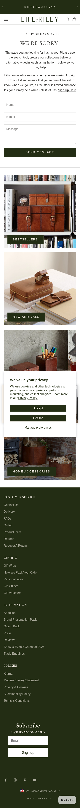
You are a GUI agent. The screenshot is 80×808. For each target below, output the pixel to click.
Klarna (8, 673)
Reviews (9, 640)
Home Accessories (31, 471)
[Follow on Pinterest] (25, 780)
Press (7, 633)
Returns (9, 538)
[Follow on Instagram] (15, 780)
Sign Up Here (67, 90)
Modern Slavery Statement (21, 680)
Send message (40, 152)
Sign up (28, 752)
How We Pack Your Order (21, 572)
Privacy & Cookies (16, 687)
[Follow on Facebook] (5, 780)
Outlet (8, 525)
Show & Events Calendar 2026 (24, 646)
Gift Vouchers (12, 592)
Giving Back (12, 626)
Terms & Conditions (17, 700)
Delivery (9, 511)
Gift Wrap (10, 565)
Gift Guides (11, 586)
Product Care (12, 532)
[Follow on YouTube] (34, 780)
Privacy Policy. (28, 398)
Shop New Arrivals (40, 7)
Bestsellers (25, 239)
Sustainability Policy (17, 694)
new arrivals (26, 316)
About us (9, 612)
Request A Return (15, 545)
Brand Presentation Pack (20, 619)
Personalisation (14, 579)
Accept (38, 408)
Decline (38, 418)
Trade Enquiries (14, 653)
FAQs (7, 518)
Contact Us (11, 504)
